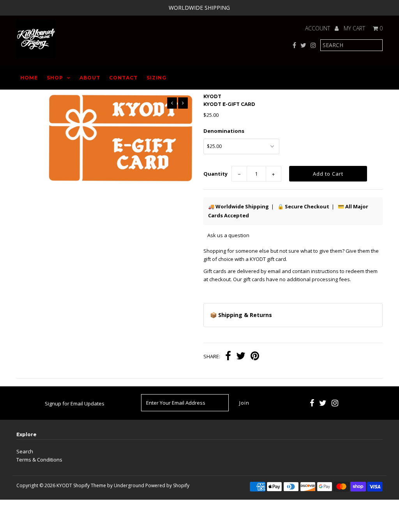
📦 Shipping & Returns (241, 315)
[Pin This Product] (255, 357)
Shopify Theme (89, 485)
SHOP (55, 78)
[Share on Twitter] (240, 357)
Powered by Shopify (167, 485)
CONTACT (123, 78)
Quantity (215, 173)
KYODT (64, 485)
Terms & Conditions (39, 459)
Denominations (223, 130)
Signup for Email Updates (74, 403)
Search (24, 451)
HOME (29, 78)
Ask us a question (228, 235)
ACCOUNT (318, 28)
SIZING (156, 78)
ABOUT (89, 78)
